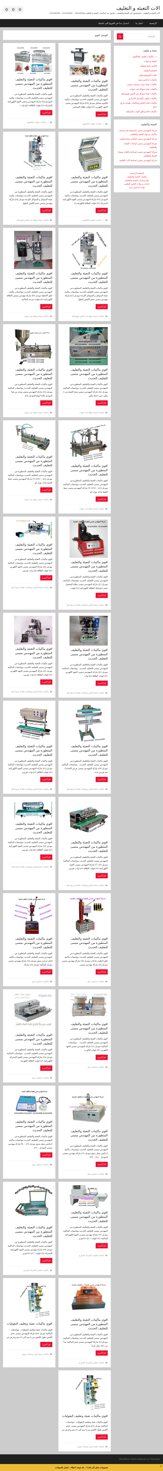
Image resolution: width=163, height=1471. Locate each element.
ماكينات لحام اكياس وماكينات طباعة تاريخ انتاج (85, 605)
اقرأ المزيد (102, 114)
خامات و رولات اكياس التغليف (137, 184)
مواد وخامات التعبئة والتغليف (137, 180)
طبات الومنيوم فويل (148, 75)
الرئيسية (153, 23)
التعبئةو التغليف (150, 70)
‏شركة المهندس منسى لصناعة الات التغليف (138, 160)
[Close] (161, 1466)
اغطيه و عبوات (150, 61)
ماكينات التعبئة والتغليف (137, 177)
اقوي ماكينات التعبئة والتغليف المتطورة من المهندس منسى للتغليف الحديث (89, 85)
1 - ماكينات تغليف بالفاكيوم (93, 124)
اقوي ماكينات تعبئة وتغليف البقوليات (29, 1323)
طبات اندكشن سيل (137, 187)
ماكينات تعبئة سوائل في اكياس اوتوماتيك (32, 220)
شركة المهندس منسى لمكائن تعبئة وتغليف (138, 139)
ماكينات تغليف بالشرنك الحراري (91, 1255)
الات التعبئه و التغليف (138, 8)
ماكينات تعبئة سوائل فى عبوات (36, 316)
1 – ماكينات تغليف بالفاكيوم (145, 56)
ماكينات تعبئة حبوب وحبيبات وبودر (35, 1354)
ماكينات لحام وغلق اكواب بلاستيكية (141, 111)
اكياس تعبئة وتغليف (148, 65)
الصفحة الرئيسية (137, 173)
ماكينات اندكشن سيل (95, 981)
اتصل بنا (139, 23)
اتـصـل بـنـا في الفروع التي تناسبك (113, 23)
